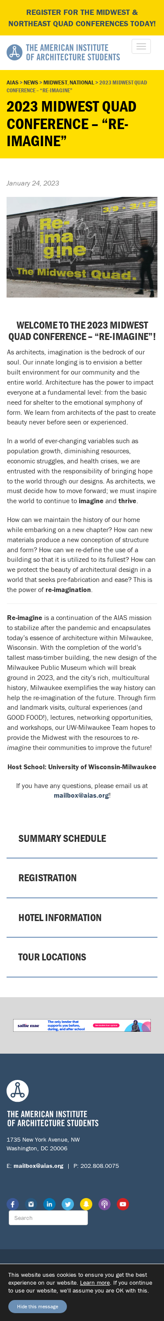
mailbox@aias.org (81, 795)
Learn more (95, 1282)
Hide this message (37, 1306)
